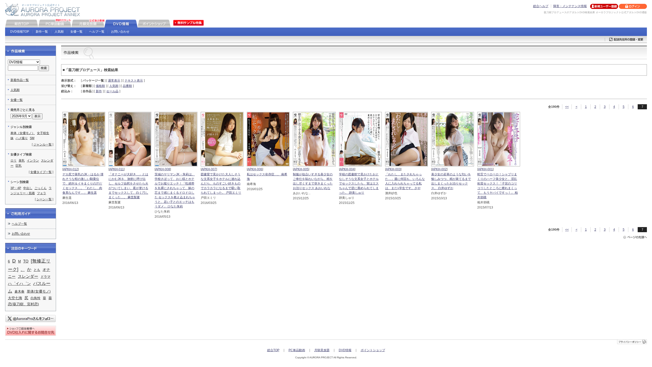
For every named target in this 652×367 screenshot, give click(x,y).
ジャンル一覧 (42, 144)
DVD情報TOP (19, 31)
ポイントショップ (373, 350)
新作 (99, 91)
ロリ (13, 160)
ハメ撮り (22, 138)
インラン (33, 160)
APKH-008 (162, 169)
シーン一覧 (44, 199)
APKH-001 (485, 169)
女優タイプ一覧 (41, 172)
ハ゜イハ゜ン (19, 283)
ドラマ (45, 277)
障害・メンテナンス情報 (570, 6)
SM (32, 138)
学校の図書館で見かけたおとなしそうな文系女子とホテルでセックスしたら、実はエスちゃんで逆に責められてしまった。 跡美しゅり (359, 183)
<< (567, 107)
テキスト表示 (134, 80)
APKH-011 (116, 169)
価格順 (100, 86)
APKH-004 (347, 169)
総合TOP (273, 350)
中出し (27, 188)
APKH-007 (208, 169)
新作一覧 (42, 31)
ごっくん (40, 188)
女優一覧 (76, 31)
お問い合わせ (120, 31)
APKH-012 (70, 169)
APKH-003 (393, 169)
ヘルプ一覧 (96, 31)
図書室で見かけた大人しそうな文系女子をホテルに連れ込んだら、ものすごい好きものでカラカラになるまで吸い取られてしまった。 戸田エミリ (221, 183)
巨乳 (19, 165)
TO (26, 261)
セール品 (112, 91)
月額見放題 (322, 350)
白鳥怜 (35, 298)
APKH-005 (301, 169)
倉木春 (19, 291)
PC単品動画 (297, 350)
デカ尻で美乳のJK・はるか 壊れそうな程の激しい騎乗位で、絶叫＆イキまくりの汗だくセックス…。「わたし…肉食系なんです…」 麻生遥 (82, 183)
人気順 (59, 31)
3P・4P (15, 188)
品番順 (127, 86)
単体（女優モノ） (22, 133)
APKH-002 (439, 169)
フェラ (41, 193)
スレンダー (28, 276)
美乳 (22, 160)
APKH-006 (255, 169)
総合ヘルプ (540, 6)
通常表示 (114, 80)
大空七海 (15, 298)
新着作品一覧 (19, 80)
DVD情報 (345, 350)
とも (37, 270)
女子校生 (43, 133)
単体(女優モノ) (39, 291)
